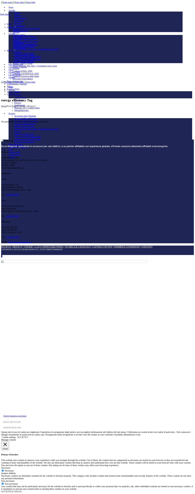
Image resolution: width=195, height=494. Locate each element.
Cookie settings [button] (9, 437)
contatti (146, 247)
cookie (28, 247)
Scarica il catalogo (78, 247)
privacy (17, 247)
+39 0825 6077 (13, 194)
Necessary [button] (5, 468)
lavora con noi (102, 247)
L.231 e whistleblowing (49, 247)
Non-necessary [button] (8, 481)
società (6, 247)
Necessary (9, 470)
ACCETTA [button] (22, 437)
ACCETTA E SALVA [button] (11, 491)
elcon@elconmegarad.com (20, 242)
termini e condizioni (126, 247)
